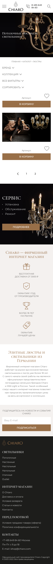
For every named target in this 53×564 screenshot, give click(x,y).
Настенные (8, 462)
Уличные (7, 474)
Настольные (9, 466)
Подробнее (21, 227)
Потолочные (9, 457)
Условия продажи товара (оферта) (21, 522)
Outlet (5, 479)
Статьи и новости (12, 505)
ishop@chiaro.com (20, 548)
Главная (15, 61)
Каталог (26, 61)
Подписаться (26, 427)
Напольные (8, 470)
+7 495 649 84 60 (11, 540)
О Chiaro (7, 492)
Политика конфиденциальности (20, 527)
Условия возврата (12, 501)
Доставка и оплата (12, 496)
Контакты (7, 509)
